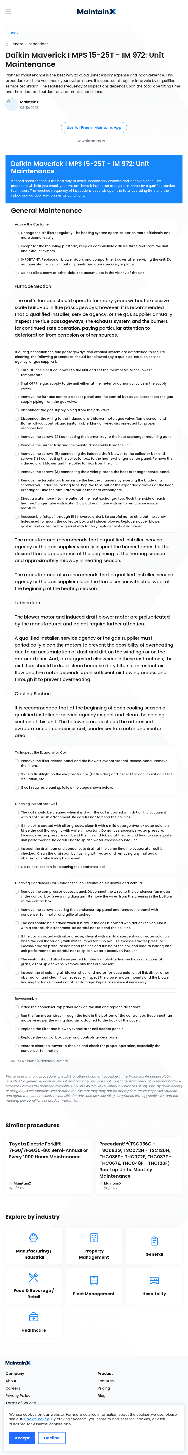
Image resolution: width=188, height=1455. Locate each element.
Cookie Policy (36, 1419)
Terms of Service (21, 1403)
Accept (22, 1438)
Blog (101, 1395)
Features (106, 1381)
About (11, 1381)
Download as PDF (92, 140)
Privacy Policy (18, 1395)
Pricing (104, 1388)
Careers (13, 1388)
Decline (52, 1438)
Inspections (38, 44)
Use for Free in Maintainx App (94, 127)
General (17, 44)
